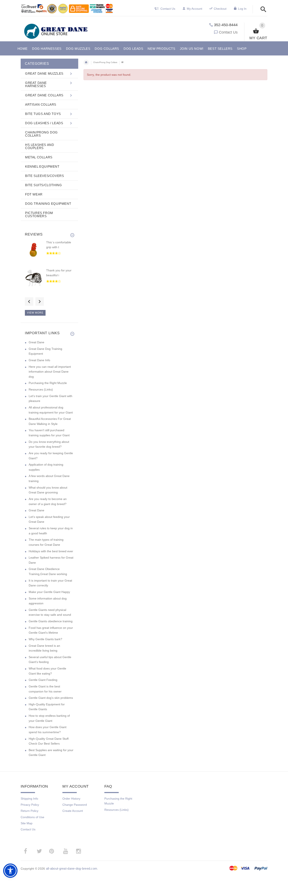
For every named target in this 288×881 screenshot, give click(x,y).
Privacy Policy (30, 804)
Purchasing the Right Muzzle (48, 383)
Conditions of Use (32, 817)
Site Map (26, 823)
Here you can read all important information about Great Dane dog (50, 371)
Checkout (220, 8)
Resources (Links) (41, 389)
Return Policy (29, 810)
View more (35, 312)
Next (39, 301)
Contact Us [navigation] (167, 8)
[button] (262, 10)
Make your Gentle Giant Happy (49, 592)
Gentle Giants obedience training (51, 621)
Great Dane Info (39, 360)
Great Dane (36, 342)
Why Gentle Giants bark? (45, 639)
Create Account (72, 810)
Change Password (74, 804)
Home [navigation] (86, 62)
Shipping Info (29, 798)
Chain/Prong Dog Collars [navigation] (105, 62)
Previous (29, 301)
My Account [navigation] (194, 8)
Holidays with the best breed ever (51, 551)
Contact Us (228, 32)
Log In (242, 8)
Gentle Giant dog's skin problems (51, 697)
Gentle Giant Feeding (43, 680)
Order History (71, 798)
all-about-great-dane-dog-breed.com (71, 868)
